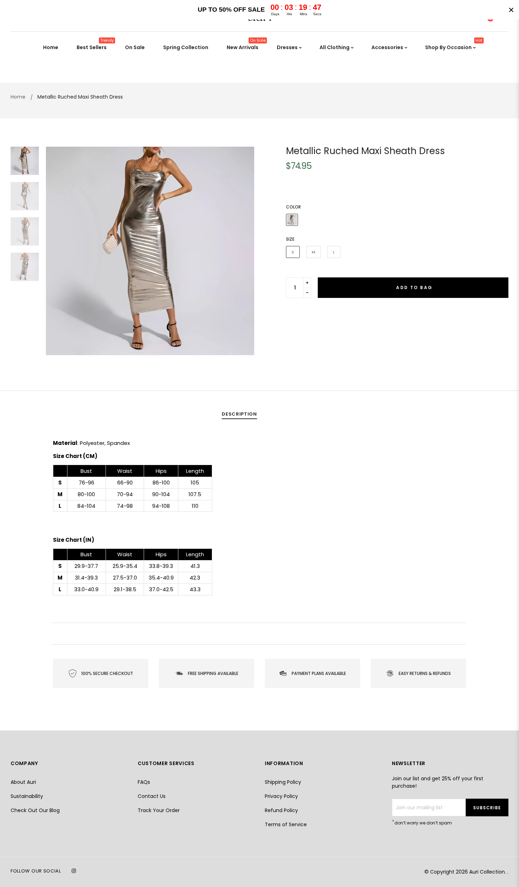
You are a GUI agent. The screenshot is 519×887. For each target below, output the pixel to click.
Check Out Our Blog (35, 810)
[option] (150, 251)
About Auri (23, 782)
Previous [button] (56, 251)
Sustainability (27, 796)
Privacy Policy (281, 796)
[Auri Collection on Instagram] (74, 870)
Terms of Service (286, 824)
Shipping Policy (283, 782)
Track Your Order (159, 810)
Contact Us (152, 796)
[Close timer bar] (511, 10)
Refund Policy (281, 810)
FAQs (144, 782)
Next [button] (244, 251)
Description (239, 414)
